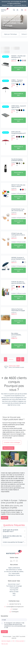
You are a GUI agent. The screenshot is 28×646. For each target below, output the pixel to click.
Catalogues (15, 612)
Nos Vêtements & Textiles (14, 570)
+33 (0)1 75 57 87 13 (15, 604)
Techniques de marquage (14, 586)
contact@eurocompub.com (15, 607)
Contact (15, 609)
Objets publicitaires (14, 568)
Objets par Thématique (10, 34)
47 (18, 359)
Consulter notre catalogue (12, 442)
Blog (14, 593)
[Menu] (25, 10)
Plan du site (5, 644)
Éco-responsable (14, 573)
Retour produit (14, 591)
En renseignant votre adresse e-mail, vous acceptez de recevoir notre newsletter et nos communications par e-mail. (15, 625)
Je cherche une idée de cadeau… (14, 571)
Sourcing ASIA (14, 590)
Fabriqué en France (14, 575)
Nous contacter (8, 448)
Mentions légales (6, 641)
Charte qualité (14, 588)
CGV (13, 641)
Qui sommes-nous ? (14, 584)
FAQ (14, 595)
